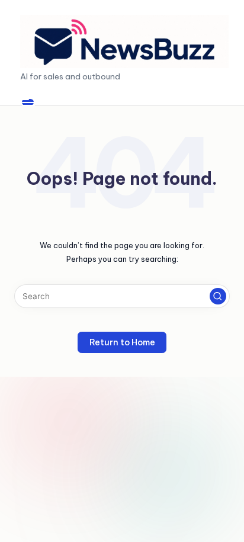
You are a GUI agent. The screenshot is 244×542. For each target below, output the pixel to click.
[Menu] (28, 102)
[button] (218, 296)
